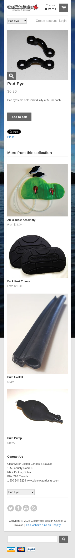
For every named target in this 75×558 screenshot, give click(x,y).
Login (62, 20)
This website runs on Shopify (43, 525)
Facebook (18, 508)
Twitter (10, 508)
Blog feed (33, 508)
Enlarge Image (11, 76)
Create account (46, 20)
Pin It (10, 137)
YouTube (26, 508)
